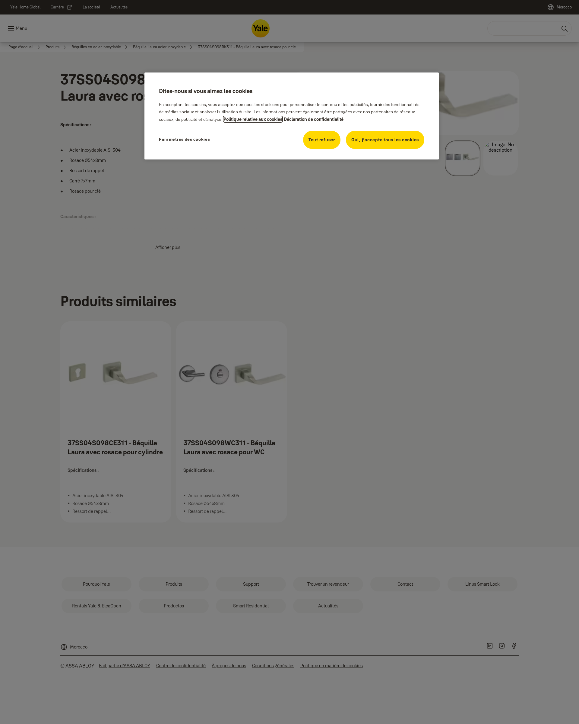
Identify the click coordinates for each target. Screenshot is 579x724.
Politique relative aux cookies (252, 119)
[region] (291, 115)
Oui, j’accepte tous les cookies (385, 140)
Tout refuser (321, 140)
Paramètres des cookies (184, 139)
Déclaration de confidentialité (313, 119)
